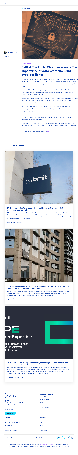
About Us (42, 419)
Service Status (8, 425)
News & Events (26, 63)
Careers (42, 425)
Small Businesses (44, 407)
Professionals (43, 405)
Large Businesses (44, 399)
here (48, 131)
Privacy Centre (39, 437)
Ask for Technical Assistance (12, 422)
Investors (42, 422)
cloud (47, 444)
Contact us (10, 413)
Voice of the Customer (11, 430)
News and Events (44, 428)
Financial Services (44, 396)
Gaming (42, 402)
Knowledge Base (9, 419)
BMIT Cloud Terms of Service (12, 428)
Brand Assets (43, 430)
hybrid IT (53, 444)
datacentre (42, 444)
